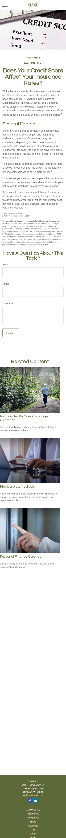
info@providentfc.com (33, 795)
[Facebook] (30, 800)
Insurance (33, 825)
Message (7, 303)
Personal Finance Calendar (21, 556)
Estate (33, 821)
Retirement (33, 813)
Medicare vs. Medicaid (17, 486)
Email (5, 284)
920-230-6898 (36, 785)
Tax (33, 829)
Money (33, 833)
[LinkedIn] (35, 800)
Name (5, 264)
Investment (33, 817)
